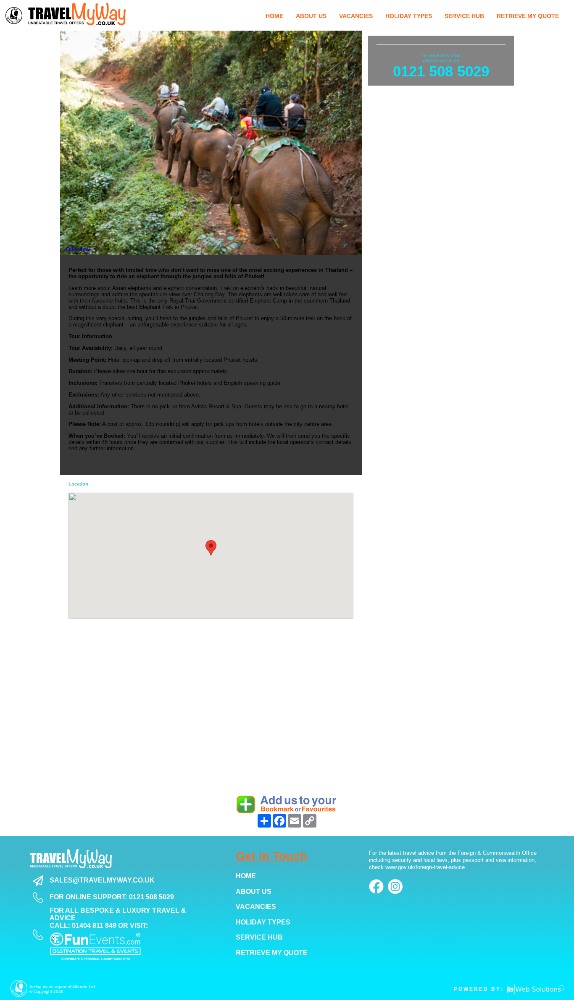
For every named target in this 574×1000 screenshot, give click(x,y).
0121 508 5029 (441, 71)
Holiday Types (263, 922)
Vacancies (256, 906)
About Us (253, 891)
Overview (78, 249)
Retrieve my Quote (272, 952)
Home (246, 876)
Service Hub (259, 937)
